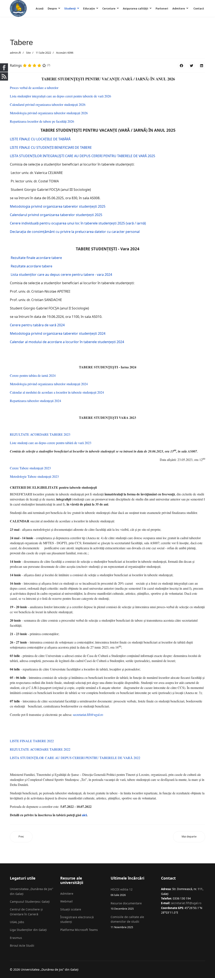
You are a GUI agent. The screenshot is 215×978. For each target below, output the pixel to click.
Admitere (178, 8)
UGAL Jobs (17, 922)
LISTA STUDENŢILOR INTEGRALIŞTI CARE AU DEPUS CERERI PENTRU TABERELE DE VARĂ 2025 (82, 156)
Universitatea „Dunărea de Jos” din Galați (31, 891)
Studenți (70, 8)
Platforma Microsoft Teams (79, 930)
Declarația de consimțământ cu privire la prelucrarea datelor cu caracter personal (75, 231)
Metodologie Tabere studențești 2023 (34, 476)
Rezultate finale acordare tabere (36, 257)
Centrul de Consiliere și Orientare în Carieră (26, 911)
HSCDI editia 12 (121, 891)
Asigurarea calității (135, 8)
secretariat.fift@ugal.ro (88, 714)
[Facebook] (181, 65)
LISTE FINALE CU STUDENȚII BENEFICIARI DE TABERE (51, 147)
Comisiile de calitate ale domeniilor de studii (127, 922)
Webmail (66, 901)
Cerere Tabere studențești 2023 (30, 468)
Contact (198, 8)
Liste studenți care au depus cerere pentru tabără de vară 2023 (50, 443)
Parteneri (162, 8)
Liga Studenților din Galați (28, 930)
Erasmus (16, 938)
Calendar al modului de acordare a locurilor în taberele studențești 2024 (67, 342)
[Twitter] (191, 65)
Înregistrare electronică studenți (77, 919)
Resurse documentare (126, 905)
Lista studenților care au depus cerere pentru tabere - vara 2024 (61, 274)
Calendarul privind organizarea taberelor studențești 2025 (56, 214)
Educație (89, 8)
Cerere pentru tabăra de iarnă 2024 (33, 375)
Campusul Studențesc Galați (30, 902)
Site (28, 52)
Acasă (39, 8)
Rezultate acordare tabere (31, 266)
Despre (52, 8)
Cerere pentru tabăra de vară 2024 (37, 325)
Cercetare (108, 8)
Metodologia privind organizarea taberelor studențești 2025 (57, 206)
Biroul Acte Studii (22, 945)
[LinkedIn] (201, 65)
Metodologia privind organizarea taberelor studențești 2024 (57, 333)
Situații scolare (70, 909)
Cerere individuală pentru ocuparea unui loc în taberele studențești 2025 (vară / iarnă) (78, 223)
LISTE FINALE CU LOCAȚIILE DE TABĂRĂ (40, 139)
